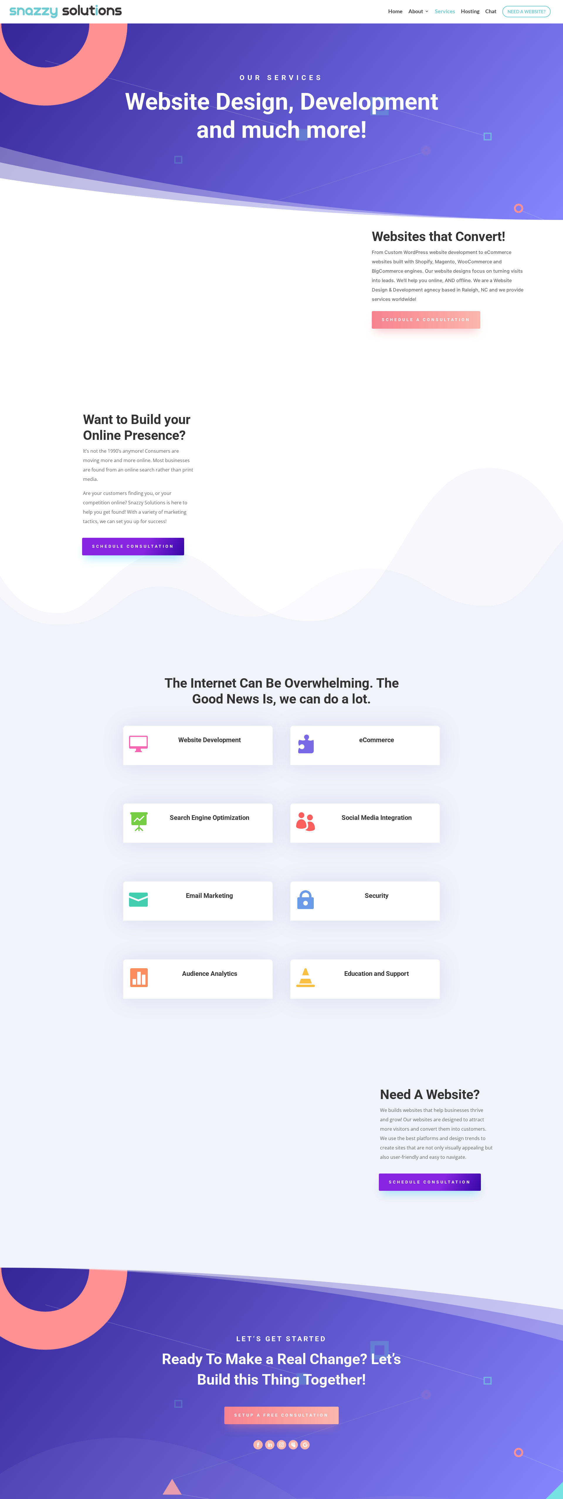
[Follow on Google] (305, 1444)
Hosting (470, 11)
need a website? (526, 11)
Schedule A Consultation (426, 319)
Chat (490, 11)
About (415, 11)
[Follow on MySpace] (293, 1444)
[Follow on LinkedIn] (269, 1444)
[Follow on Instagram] (281, 1444)
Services (445, 11)
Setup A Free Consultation (281, 1415)
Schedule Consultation (133, 546)
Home (395, 11)
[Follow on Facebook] (258, 1444)
